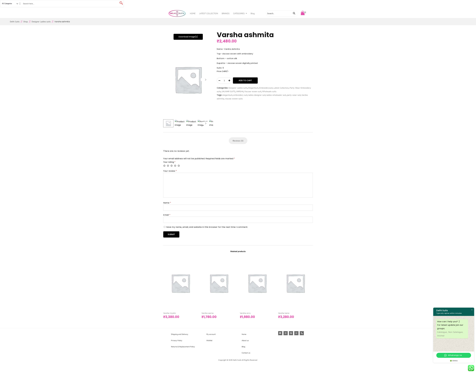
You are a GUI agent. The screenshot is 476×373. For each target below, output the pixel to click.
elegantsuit (227, 95)
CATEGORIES (239, 13)
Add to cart (245, 80)
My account (211, 334)
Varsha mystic (169, 313)
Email (166, 214)
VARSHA (239, 91)
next (206, 80)
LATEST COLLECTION (208, 13)
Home (244, 334)
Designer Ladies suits (237, 88)
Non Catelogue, (455, 332)
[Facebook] (280, 333)
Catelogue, (442, 332)
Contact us (246, 353)
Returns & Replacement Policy (183, 347)
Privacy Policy (176, 340)
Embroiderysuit (266, 88)
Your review (170, 171)
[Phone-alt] (302, 333)
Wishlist (209, 340)
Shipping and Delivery (179, 334)
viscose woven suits (234, 98)
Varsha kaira (283, 313)
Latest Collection (281, 88)
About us (245, 340)
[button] (240, 13)
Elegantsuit (253, 88)
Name (167, 202)
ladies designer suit (257, 95)
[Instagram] (285, 333)
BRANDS (225, 13)
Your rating (169, 162)
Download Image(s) (188, 36)
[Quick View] (187, 296)
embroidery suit (240, 95)
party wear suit (294, 95)
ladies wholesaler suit (276, 95)
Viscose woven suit (252, 91)
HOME (192, 13)
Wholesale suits (269, 91)
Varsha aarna (207, 313)
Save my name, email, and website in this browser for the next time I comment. (207, 227)
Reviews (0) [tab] (238, 141)
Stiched (440, 335)
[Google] (291, 333)
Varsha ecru (245, 313)
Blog (253, 13)
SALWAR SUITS (228, 91)
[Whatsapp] (296, 333)
